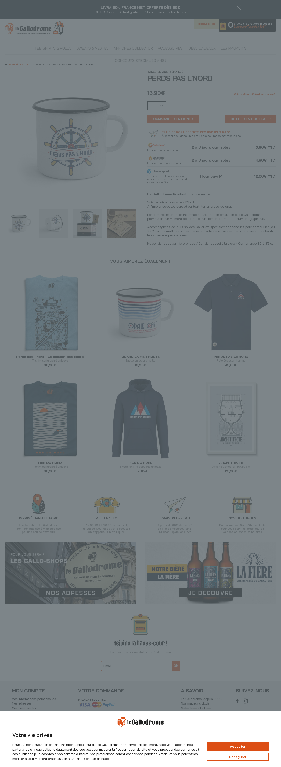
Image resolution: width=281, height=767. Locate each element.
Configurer (238, 757)
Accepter (238, 746)
